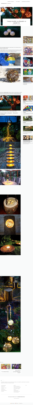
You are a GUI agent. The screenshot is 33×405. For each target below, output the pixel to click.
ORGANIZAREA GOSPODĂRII (26, 1)
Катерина (19, 24)
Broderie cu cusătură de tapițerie (27, 55)
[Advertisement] (11, 42)
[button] (8, 5)
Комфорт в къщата (11, 1)
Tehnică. (15, 389)
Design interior (3, 386)
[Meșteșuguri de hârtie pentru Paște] (28, 72)
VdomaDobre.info (17, 398)
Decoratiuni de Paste (5, 371)
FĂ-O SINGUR (18, 1)
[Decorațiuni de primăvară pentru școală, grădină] (28, 80)
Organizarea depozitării (17, 391)
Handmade (2, 362)
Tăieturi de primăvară (26, 67)
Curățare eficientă (16, 390)
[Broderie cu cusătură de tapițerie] (28, 50)
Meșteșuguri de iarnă (3, 390)
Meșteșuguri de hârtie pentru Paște (28, 75)
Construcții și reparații (17, 386)
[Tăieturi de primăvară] (28, 62)
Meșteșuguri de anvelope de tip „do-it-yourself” (17, 371)
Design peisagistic (3, 385)
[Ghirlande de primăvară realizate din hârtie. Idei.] (28, 40)
